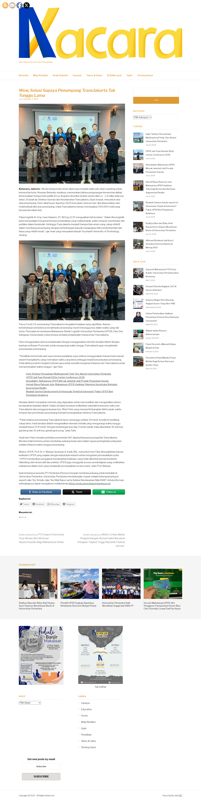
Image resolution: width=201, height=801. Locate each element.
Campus (77, 75)
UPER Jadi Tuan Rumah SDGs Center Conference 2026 (55, 377)
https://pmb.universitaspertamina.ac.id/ (90, 483)
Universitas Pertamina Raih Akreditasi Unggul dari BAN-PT (118, 604)
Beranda (23, 75)
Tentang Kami (145, 75)
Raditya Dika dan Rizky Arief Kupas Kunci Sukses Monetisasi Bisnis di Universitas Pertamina (161, 227)
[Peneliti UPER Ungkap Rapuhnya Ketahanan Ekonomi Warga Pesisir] (79, 598)
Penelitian (86, 734)
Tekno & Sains (94, 75)
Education (86, 709)
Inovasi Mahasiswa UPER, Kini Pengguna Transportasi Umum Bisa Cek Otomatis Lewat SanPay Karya (162, 606)
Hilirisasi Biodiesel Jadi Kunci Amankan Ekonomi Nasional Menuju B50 (159, 244)
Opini (129, 75)
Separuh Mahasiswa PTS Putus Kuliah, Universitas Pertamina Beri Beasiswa (162, 273)
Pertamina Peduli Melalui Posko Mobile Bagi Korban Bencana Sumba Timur (161, 361)
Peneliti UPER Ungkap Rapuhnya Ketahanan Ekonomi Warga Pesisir (78, 604)
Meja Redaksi (40, 75)
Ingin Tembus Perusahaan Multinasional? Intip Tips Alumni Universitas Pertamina (68, 373)
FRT (180, 795)
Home (84, 715)
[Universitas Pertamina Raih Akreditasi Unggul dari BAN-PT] (121, 598)
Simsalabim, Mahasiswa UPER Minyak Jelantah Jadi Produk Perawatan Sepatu (67, 381)
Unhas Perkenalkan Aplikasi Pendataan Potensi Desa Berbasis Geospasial (162, 317)
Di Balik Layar (114, 75)
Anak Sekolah (60, 75)
